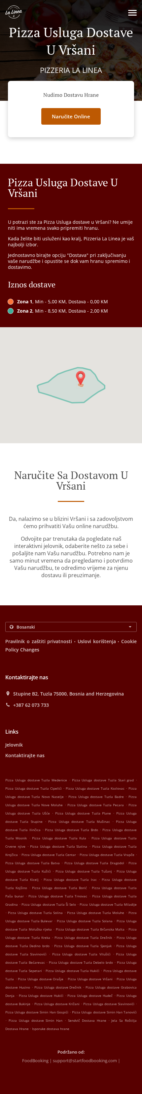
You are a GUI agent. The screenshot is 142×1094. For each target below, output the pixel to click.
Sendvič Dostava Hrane (88, 1020)
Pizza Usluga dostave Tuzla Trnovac (57, 896)
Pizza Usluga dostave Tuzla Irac (70, 879)
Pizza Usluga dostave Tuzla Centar (48, 854)
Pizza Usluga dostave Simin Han (35, 1020)
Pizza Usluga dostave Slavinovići (108, 1004)
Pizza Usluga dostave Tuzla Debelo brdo (81, 962)
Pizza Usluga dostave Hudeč (89, 995)
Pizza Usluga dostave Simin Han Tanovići (104, 1012)
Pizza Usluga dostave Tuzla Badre (96, 796)
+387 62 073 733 (31, 705)
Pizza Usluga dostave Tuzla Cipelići (33, 788)
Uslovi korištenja (97, 641)
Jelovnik (14, 745)
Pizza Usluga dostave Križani (57, 1004)
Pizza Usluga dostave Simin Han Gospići (36, 1012)
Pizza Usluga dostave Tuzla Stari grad (103, 780)
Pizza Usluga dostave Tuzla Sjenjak (83, 945)
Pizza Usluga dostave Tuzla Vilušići (81, 954)
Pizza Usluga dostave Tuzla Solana (84, 921)
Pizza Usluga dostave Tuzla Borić (59, 887)
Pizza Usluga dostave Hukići (41, 995)
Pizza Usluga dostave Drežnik (58, 987)
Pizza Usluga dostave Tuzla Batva (32, 863)
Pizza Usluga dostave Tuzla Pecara (95, 805)
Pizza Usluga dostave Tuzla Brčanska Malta (90, 929)
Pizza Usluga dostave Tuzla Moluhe (95, 912)
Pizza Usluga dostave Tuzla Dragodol (94, 863)
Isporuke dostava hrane (50, 1028)
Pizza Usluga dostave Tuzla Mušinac (79, 821)
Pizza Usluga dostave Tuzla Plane (83, 813)
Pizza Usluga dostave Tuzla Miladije (108, 904)
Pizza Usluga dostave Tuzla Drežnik (83, 937)
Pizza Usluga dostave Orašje (40, 979)
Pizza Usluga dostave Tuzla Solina (35, 912)
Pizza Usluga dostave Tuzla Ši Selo (48, 904)
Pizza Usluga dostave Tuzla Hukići (72, 970)
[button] (132, 13)
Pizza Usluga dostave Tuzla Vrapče (107, 854)
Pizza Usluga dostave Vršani (90, 979)
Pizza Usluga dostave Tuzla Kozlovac (95, 788)
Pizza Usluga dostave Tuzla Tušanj (83, 871)
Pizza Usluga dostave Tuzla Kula (59, 838)
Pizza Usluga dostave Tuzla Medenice (36, 780)
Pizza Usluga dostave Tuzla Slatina (58, 846)
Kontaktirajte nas (25, 755)
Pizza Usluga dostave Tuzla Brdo (71, 829)
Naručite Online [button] (71, 116)
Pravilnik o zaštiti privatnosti (38, 641)
